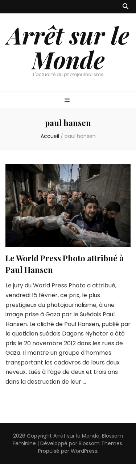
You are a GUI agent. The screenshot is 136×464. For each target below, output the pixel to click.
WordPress (84, 451)
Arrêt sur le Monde (68, 47)
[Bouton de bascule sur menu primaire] (68, 100)
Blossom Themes (100, 443)
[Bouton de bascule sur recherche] (125, 7)
